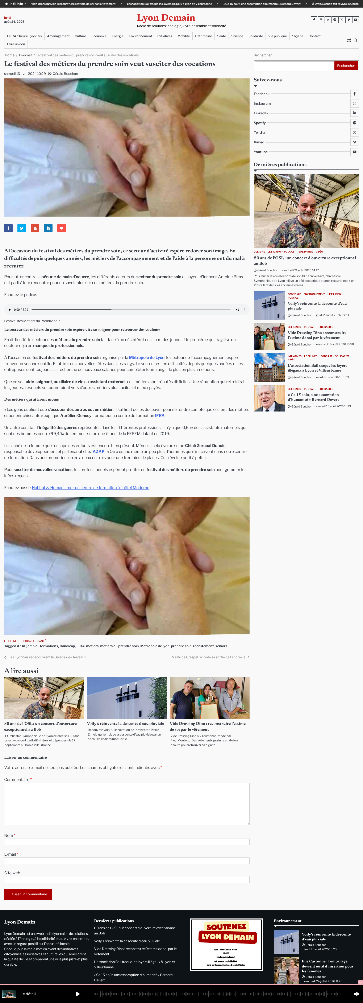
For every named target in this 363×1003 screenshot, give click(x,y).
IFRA (160, 415)
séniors (221, 646)
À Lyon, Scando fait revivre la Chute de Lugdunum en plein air (293, 3)
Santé (221, 36)
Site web (12, 873)
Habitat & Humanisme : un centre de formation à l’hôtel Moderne (90, 487)
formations (49, 646)
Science (237, 36)
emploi (33, 646)
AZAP (21, 646)
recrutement (203, 646)
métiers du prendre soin (119, 646)
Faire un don (16, 44)
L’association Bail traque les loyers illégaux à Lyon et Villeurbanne (110, 3)
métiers (92, 646)
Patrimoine (203, 36)
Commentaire (18, 779)
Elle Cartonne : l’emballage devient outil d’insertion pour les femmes (328, 966)
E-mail (11, 854)
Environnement (140, 36)
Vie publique (277, 36)
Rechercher (263, 55)
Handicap (67, 646)
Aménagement (58, 36)
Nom (9, 835)
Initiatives (164, 36)
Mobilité (184, 36)
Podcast (28, 641)
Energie (118, 36)
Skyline (297, 36)
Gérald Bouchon (65, 74)
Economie (99, 36)
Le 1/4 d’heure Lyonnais (24, 36)
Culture (80, 36)
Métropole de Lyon (146, 357)
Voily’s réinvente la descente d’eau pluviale (125, 724)
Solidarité (256, 36)
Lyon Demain (166, 18)
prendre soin (181, 646)
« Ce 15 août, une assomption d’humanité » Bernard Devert (202, 3)
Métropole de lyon (155, 646)
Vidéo (319, 251)
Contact (315, 36)
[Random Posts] (349, 40)
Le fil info (11, 641)
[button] (77, 994)
